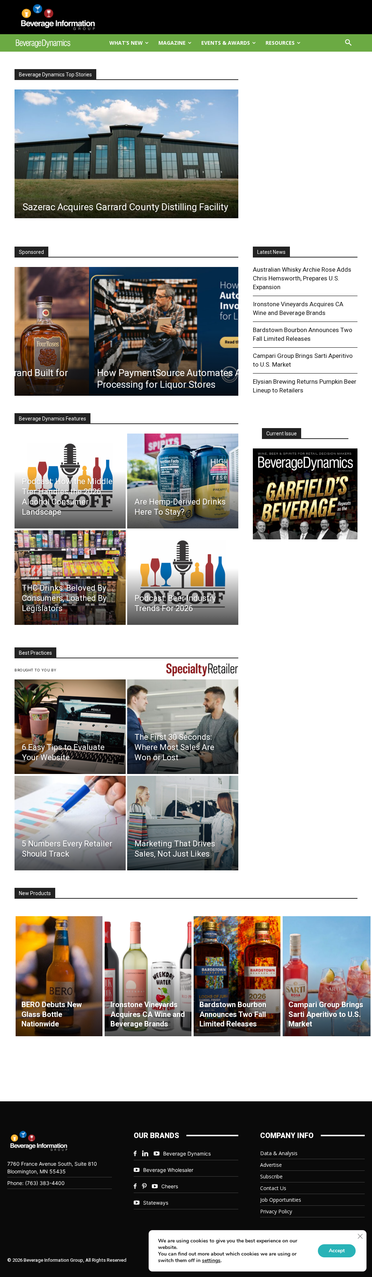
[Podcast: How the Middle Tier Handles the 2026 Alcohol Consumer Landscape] (70, 481)
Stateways (155, 1203)
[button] (348, 43)
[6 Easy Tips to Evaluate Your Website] (70, 726)
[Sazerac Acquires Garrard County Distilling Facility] (126, 153)
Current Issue (281, 433)
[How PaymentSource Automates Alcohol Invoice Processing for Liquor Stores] (126, 331)
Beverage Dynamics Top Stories (55, 74)
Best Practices (35, 653)
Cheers (169, 1186)
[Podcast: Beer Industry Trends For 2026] (182, 577)
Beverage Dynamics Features (52, 419)
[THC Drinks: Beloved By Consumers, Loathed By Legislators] (70, 577)
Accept (337, 1250)
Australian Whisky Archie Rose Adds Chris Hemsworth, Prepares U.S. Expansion (302, 278)
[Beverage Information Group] (55, 17)
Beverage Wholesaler (168, 1170)
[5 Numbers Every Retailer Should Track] (70, 823)
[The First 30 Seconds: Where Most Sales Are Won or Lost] (182, 726)
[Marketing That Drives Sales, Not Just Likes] (182, 823)
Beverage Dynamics (187, 1153)
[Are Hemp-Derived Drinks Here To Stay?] (182, 481)
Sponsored (31, 252)
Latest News (271, 252)
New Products (35, 893)
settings (211, 1260)
